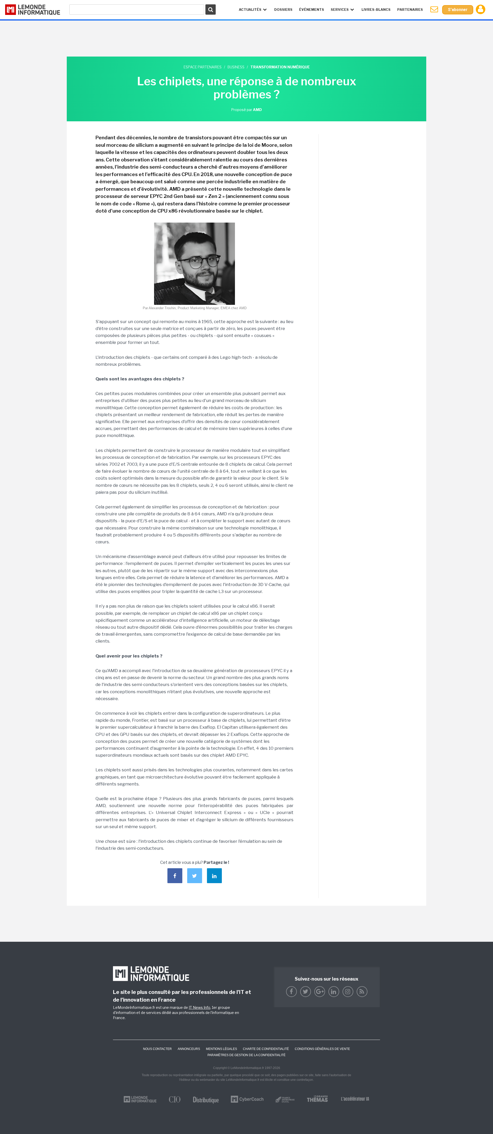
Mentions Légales (221, 1049)
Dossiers (283, 9)
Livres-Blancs (376, 9)
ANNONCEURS (189, 1049)
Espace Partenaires (203, 67)
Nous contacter (157, 1049)
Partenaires (410, 9)
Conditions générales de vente (322, 1049)
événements (311, 9)
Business (235, 67)
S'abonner (458, 9)
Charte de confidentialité (266, 1049)
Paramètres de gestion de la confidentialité (246, 1055)
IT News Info (199, 1007)
